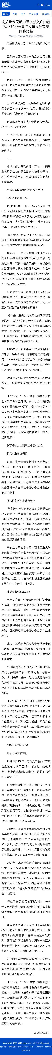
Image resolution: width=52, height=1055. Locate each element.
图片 (23, 14)
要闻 (14, 14)
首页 (6, 14)
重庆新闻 (33, 14)
